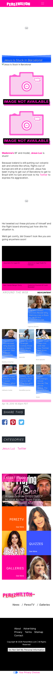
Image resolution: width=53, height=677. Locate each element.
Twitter (43, 174)
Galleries (44, 604)
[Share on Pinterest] (13, 422)
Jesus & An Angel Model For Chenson (37, 264)
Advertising (29, 628)
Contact (18, 635)
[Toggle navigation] (42, 3)
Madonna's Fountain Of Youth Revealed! (38, 286)
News (15, 604)
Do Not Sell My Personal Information (26, 649)
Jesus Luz (8, 448)
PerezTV (29, 604)
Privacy (18, 632)
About (17, 628)
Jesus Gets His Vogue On (11, 263)
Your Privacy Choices (29, 672)
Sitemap (38, 632)
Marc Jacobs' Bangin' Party (12, 285)
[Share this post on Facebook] (4, 422)
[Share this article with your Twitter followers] (21, 422)
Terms (28, 632)
